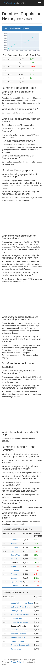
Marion (13, 566)
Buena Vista (15, 555)
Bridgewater (15, 547)
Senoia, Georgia (17, 611)
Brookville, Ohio (17, 618)
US (3, 3)
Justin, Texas (16, 649)
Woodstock (15, 559)
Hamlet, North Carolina (20, 615)
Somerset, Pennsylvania (20, 645)
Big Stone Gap (16, 582)
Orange (14, 578)
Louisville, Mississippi (19, 630)
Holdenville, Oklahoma (19, 622)
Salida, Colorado (17, 641)
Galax (13, 551)
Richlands (14, 586)
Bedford (14, 544)
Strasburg (14, 540)
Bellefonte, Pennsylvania (20, 607)
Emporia (14, 574)
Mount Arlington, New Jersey (22, 603)
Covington (15, 570)
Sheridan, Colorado (18, 634)
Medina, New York (18, 637)
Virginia (11, 3)
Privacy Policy (16, 662)
